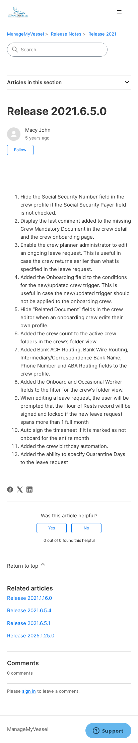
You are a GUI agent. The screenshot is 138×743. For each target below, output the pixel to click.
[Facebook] (10, 490)
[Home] (18, 12)
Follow (20, 149)
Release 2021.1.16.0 (29, 598)
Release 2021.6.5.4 (29, 610)
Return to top (23, 566)
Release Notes (66, 34)
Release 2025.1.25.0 (30, 635)
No (86, 527)
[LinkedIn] (29, 490)
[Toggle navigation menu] (119, 12)
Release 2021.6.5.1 (28, 623)
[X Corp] (20, 490)
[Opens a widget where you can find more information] (108, 731)
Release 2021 (102, 34)
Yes (51, 527)
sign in (29, 691)
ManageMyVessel (25, 34)
